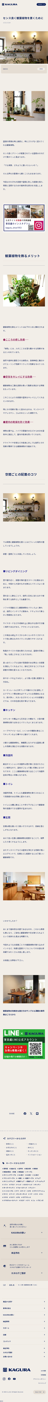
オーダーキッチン (9, 1188)
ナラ (17, 1191)
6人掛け (28, 1175)
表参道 (6, 1169)
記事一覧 (11, 1285)
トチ (31, 1194)
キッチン (38, 1184)
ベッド (19, 1184)
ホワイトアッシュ (39, 1191)
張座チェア (30, 1181)
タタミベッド (28, 1184)
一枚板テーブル (29, 1178)
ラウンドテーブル (9, 1178)
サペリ (6, 1194)
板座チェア (20, 1181)
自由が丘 (13, 1169)
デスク (12, 1184)
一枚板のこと (32, 1144)
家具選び (21, 1172)
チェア (38, 1178)
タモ (29, 1191)
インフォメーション (35, 1155)
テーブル (29, 1172)
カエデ (22, 1200)
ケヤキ (6, 1197)
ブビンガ (40, 1200)
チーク (12, 1194)
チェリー (32, 1188)
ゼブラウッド (27, 1197)
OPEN (41, 69)
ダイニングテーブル (10, 1175)
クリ (28, 1200)
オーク (23, 1191)
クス (36, 1194)
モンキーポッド (22, 1194)
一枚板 (19, 1178)
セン (41, 1194)
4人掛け (21, 1175)
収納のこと (10, 1151)
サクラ (12, 1197)
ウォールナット (22, 1188)
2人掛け (36, 1175)
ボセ (18, 1197)
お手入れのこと (11, 1148)
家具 (14, 1172)
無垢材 (36, 1169)
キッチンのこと (33, 1151)
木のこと (31, 1148)
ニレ (33, 1200)
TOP (4, 1285)
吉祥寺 (21, 1169)
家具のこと (10, 1144)
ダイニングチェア (9, 1181)
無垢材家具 (7, 1172)
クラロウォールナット (11, 1200)
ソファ (6, 1184)
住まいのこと (10, 1155)
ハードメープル (8, 1191)
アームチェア (41, 1181)
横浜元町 (28, 1169)
